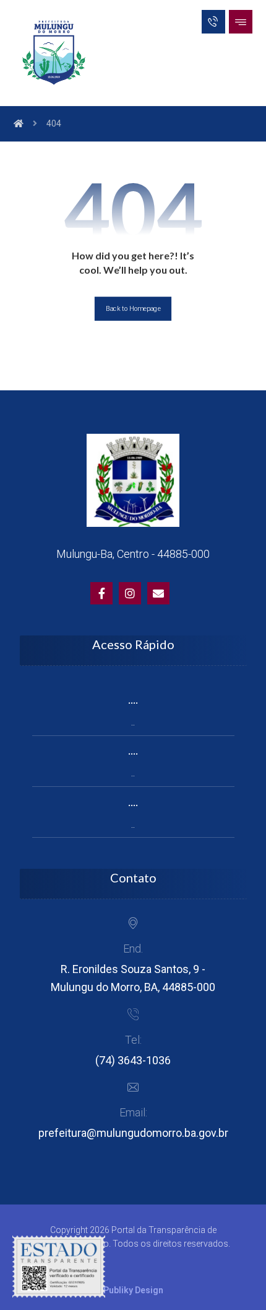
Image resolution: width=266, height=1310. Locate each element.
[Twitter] (130, 593)
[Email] (158, 593)
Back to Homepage (133, 309)
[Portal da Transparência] (54, 52)
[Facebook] (101, 593)
